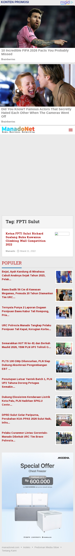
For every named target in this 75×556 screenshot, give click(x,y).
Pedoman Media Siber (47, 547)
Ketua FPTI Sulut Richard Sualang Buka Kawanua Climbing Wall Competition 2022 (26, 239)
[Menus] (70, 130)
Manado (10, 251)
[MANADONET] (18, 129)
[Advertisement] (37, 174)
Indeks (26, 547)
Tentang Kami (9, 550)
